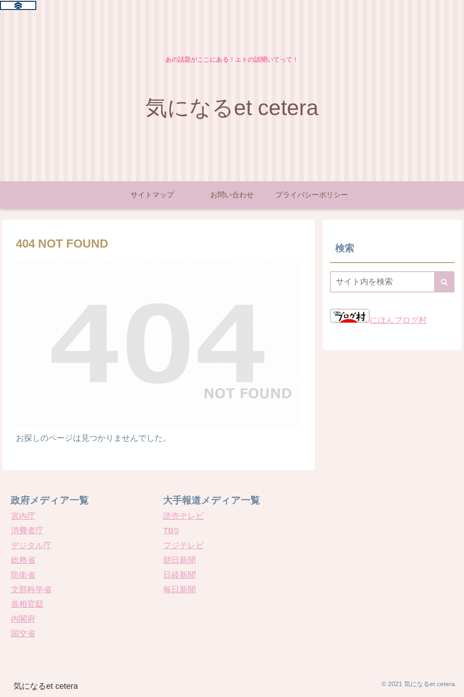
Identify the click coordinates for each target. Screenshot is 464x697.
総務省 (23, 560)
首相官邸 (27, 604)
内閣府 (23, 619)
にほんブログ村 (398, 320)
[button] (444, 281)
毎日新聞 (179, 589)
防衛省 (23, 575)
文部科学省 (31, 589)
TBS (171, 530)
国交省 (23, 633)
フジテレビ (183, 545)
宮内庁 (23, 516)
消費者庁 (27, 530)
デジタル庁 (31, 545)
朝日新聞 (179, 560)
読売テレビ (183, 516)
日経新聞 (179, 575)
